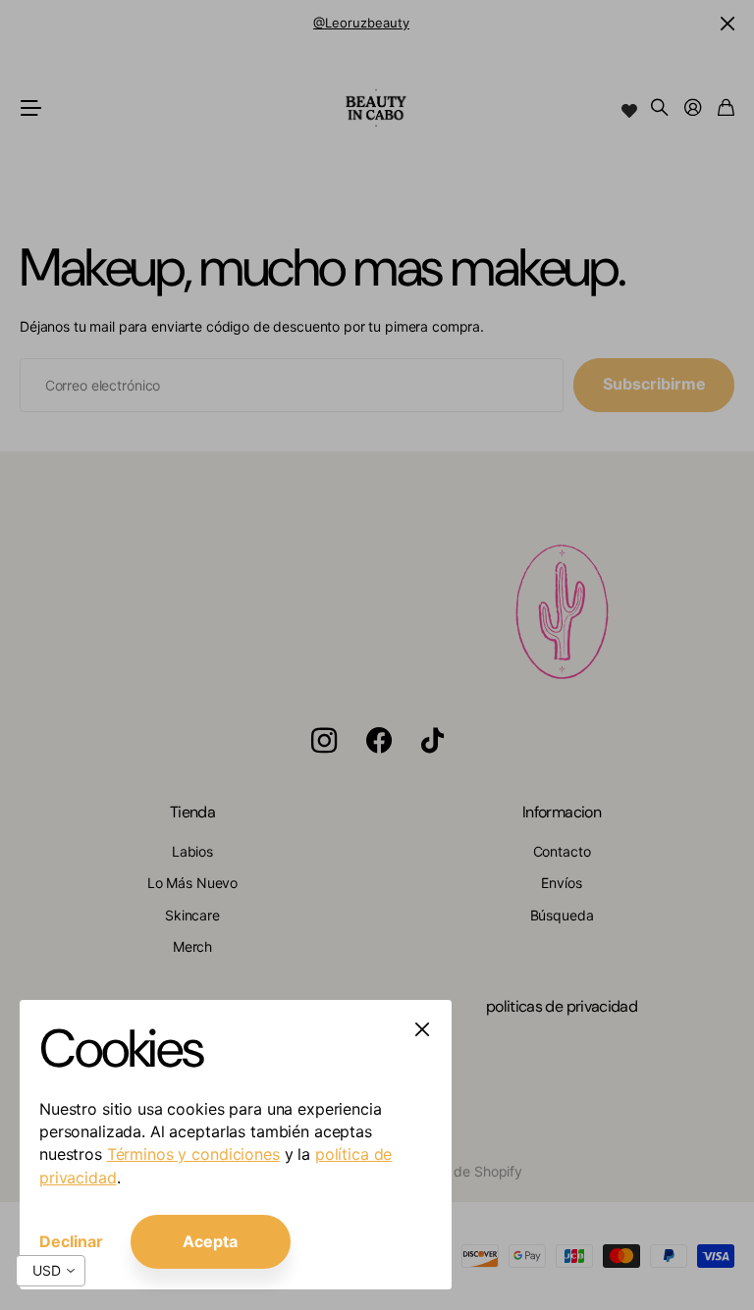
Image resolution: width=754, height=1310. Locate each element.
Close (422, 1029)
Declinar (71, 1241)
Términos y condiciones (193, 1154)
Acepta (210, 1241)
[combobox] (50, 1270)
